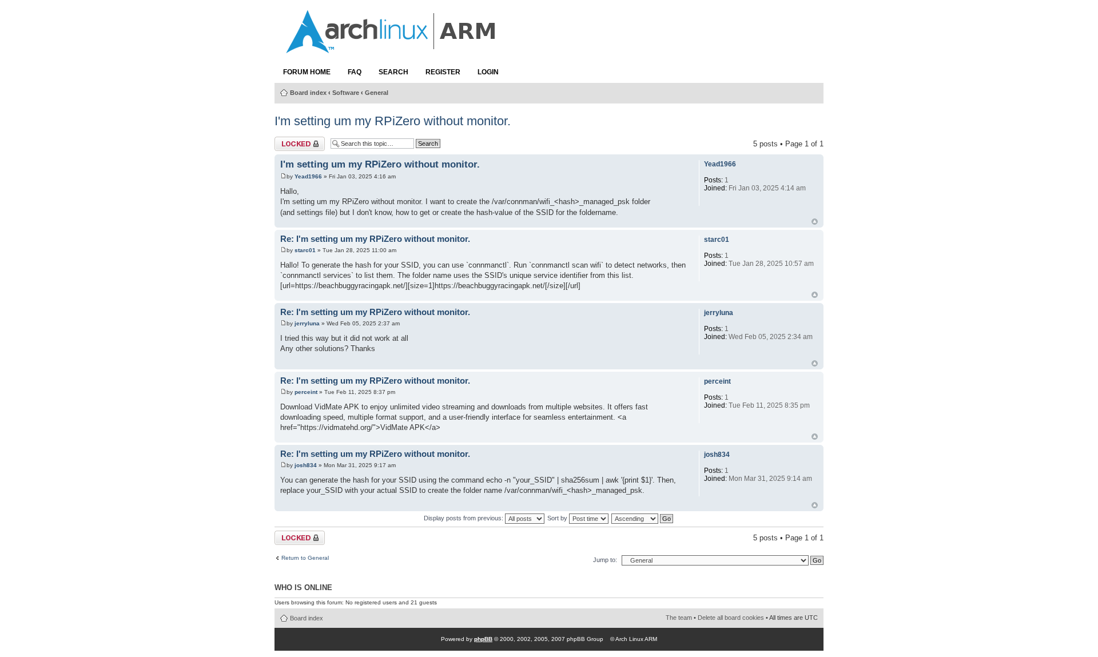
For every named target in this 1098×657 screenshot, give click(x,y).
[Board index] (391, 47)
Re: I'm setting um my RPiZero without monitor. (375, 239)
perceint (306, 392)
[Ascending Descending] (642, 518)
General (376, 92)
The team (679, 617)
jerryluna (307, 323)
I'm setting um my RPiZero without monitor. (392, 121)
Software (345, 92)
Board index (308, 92)
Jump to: (605, 559)
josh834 (306, 465)
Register (442, 72)
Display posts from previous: (464, 518)
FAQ (354, 72)
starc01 (305, 250)
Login (488, 72)
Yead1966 (308, 176)
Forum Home (307, 72)
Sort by (558, 518)
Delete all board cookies (731, 617)
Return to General (305, 558)
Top (814, 221)
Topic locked (295, 141)
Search (393, 72)
